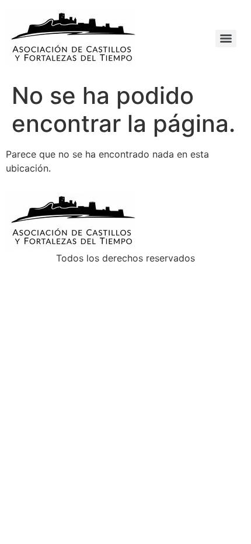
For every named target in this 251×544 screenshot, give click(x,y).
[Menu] (225, 38)
